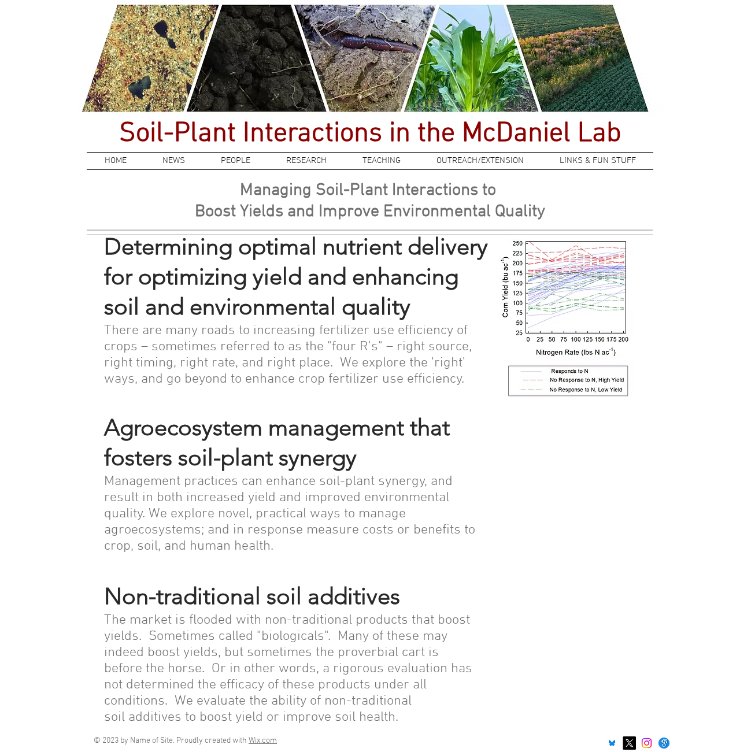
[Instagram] (646, 743)
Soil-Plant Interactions (254, 134)
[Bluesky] (612, 743)
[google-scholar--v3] (664, 743)
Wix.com (263, 741)
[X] (629, 743)
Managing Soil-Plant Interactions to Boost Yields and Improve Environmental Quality (370, 201)
